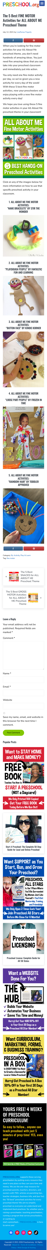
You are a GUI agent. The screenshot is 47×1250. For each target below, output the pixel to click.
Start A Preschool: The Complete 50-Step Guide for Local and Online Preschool (23, 848)
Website (7, 700)
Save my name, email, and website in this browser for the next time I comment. (23, 720)
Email (7, 686)
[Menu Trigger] (42, 3)
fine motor (11, 558)
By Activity (15, 555)
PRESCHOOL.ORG (28, 1222)
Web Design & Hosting (26, 1247)
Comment (9, 638)
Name (7, 673)
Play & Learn (25, 555)
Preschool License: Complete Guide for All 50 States (23, 959)
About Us (15, 1245)
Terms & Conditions (28, 1245)
